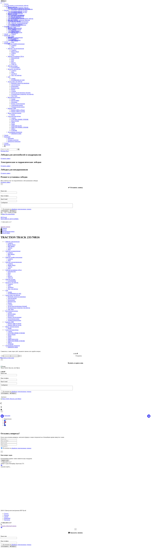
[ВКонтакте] (5, 425)
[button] (3, 151)
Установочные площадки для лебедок (22, 94)
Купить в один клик (8, 358)
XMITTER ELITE (16, 125)
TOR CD (13, 64)
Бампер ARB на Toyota (18, 111)
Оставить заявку (5, 158)
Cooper (13, 99)
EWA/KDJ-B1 (15, 58)
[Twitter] (5, 420)
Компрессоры (15, 88)
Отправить (5, 211)
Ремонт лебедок (12, 7)
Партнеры (11, 37)
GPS (9, 23)
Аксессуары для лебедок (15, 24)
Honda (13, 114)
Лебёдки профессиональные (16, 15)
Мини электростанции (14, 29)
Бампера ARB (12, 27)
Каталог (6, 10)
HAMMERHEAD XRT (18, 80)
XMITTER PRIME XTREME (19, 127)
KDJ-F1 (13, 62)
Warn (12, 47)
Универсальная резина (18, 107)
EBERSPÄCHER (16, 133)
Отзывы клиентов (13, 38)
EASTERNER (15, 67)
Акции (6, 34)
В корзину (79, 356)
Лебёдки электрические (15, 12)
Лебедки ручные (13, 19)
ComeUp (13, 45)
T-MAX (13, 53)
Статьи (6, 42)
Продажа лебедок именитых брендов (19, 8)
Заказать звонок (5, 226)
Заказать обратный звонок (8, 526)
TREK (13, 122)
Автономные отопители (15, 32)
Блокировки (14, 86)
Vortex (13, 124)
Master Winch (15, 51)
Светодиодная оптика (14, 31)
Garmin (13, 78)
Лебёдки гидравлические (15, 13)
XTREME (14, 130)
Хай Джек (14, 96)
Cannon (13, 118)
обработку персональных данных (21, 209)
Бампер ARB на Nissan (18, 110)
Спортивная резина (17, 105)
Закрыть (13, 211)
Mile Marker (11, 246)
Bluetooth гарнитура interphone (20, 83)
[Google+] (5, 422)
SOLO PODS (15, 121)
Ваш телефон (5, 195)
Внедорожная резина (14, 26)
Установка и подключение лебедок (18, 5)
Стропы (13, 91)
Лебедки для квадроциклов (16, 16)
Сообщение (4, 202)
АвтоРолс (14, 73)
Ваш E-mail (4, 199)
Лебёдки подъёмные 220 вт (16, 18)
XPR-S (13, 129)
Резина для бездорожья (18, 103)
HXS (12, 59)
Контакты (7, 43)
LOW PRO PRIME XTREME (19, 119)
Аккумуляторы (15, 85)
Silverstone (14, 102)
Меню (4, 1)
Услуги (6, 4)
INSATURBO (15, 100)
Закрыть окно (4, 460)
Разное (13, 89)
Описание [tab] (7, 415)
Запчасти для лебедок (14, 21)
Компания (7, 35)
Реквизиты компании (14, 40)
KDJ (12, 61)
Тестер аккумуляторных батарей (20, 92)
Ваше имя (4, 191)
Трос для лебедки (16, 75)
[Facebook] (4, 423)
